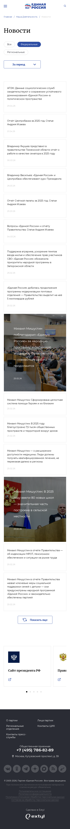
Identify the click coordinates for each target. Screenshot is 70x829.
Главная (8, 17)
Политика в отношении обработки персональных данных (35, 797)
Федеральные (29, 44)
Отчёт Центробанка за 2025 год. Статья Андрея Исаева (30, 122)
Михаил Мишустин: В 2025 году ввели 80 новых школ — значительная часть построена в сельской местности (34, 504)
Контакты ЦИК (46, 726)
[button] (26, 691)
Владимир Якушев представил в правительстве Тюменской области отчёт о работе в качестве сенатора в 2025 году (33, 150)
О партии (12, 720)
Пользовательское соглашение (35, 791)
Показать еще (38, 620)
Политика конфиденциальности (35, 794)
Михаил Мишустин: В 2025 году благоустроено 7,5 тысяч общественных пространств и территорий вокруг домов (32, 427)
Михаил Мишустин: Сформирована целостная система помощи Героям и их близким (35, 401)
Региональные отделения (15, 727)
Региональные (16, 52)
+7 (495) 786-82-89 (35, 750)
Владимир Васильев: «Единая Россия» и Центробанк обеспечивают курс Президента (34, 177)
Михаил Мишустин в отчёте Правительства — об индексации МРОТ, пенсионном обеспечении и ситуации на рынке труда (35, 554)
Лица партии (45, 720)
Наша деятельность (27, 17)
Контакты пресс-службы (16, 736)
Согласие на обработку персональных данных (35, 800)
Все (9, 44)
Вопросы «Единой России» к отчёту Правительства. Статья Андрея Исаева (30, 228)
